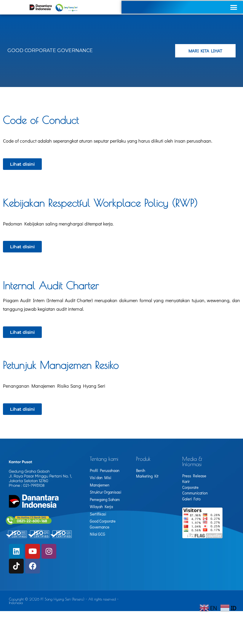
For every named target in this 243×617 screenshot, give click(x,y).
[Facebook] (32, 566)
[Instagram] (48, 551)
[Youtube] (32, 551)
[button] (233, 7)
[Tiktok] (16, 566)
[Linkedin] (16, 551)
